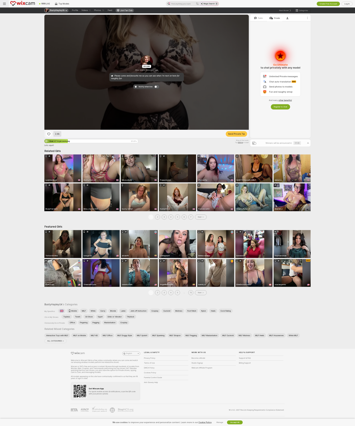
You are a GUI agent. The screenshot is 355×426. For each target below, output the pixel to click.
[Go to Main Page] (23, 3)
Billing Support (245, 363)
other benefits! (285, 100)
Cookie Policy (204, 422)
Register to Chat (280, 107)
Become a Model (198, 358)
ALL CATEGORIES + (55, 341)
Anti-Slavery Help (151, 382)
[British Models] (61, 311)
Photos (99, 10)
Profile (75, 10)
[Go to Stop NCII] (126, 410)
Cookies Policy (150, 373)
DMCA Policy (149, 368)
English (129, 353)
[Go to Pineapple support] (113, 410)
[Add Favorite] (49, 134)
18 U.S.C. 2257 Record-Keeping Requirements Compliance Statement (256, 410)
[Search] (197, 4)
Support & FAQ (245, 358)
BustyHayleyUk (53, 304)
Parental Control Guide (153, 378)
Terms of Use (149, 363)
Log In (347, 4)
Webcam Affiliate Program (202, 368)
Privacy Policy (149, 358)
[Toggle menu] (4, 3)
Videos (86, 10)
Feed (110, 10)
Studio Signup (197, 363)
